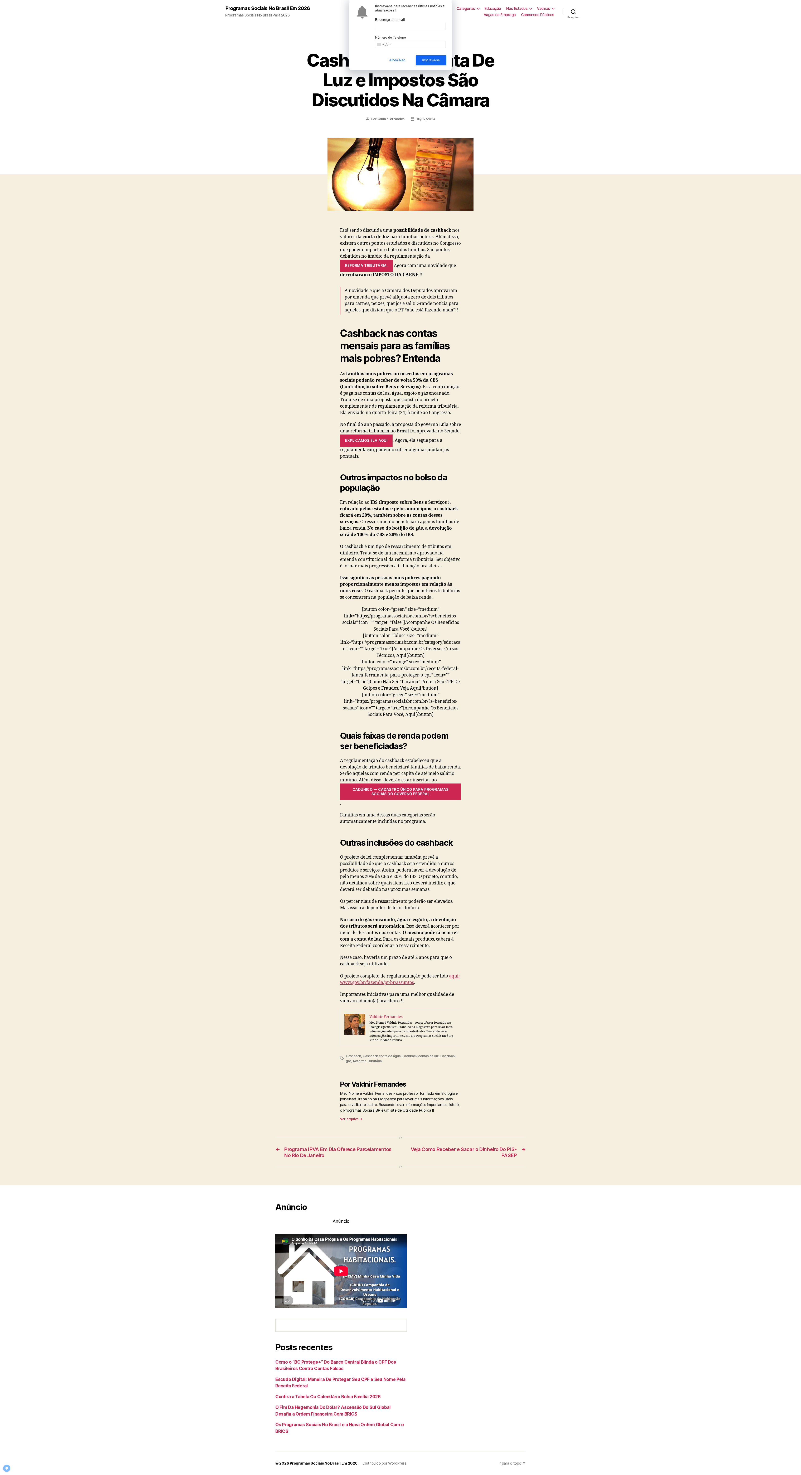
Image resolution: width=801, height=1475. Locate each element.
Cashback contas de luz (420, 1056)
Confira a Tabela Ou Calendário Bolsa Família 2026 (328, 1396)
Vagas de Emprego (500, 15)
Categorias (466, 8)
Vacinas (543, 8)
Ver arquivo (351, 1119)
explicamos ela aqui (366, 440)
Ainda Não (397, 60)
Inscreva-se (431, 60)
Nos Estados (517, 8)
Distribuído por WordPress (385, 1463)
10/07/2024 (425, 119)
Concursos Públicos (537, 15)
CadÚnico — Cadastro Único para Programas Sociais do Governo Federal (401, 791)
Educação (493, 8)
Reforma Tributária (367, 1061)
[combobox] (383, 44)
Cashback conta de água (381, 1056)
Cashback (353, 1056)
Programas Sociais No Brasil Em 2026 (267, 8)
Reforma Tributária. (366, 265)
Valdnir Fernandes (390, 119)
